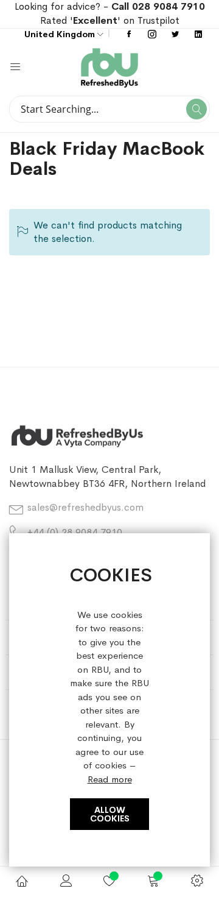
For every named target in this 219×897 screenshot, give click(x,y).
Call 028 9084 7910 (158, 6)
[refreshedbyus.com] (159, 68)
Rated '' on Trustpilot (109, 20)
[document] (109, 700)
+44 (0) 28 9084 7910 (74, 532)
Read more (110, 779)
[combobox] (109, 109)
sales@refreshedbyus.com (85, 507)
